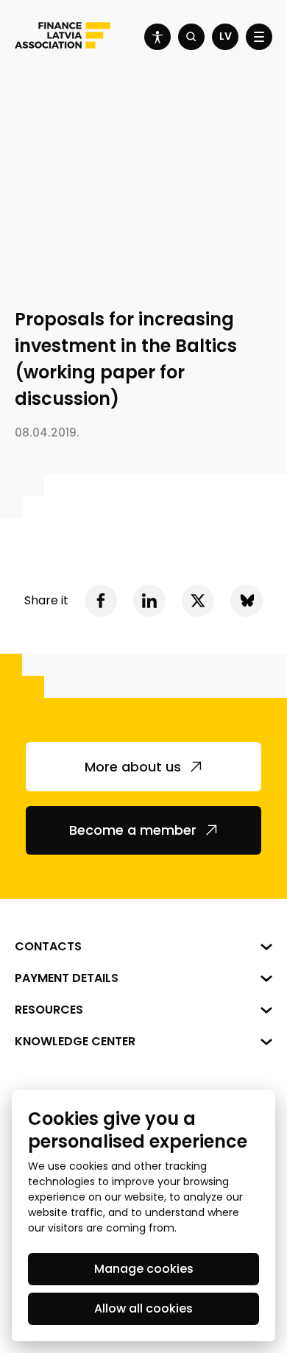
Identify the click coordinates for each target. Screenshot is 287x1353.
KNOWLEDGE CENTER (75, 1041)
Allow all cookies (143, 1308)
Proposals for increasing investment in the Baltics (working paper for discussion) (126, 359)
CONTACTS (48, 946)
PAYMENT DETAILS (66, 977)
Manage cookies (144, 1268)
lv (225, 36)
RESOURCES (49, 1009)
